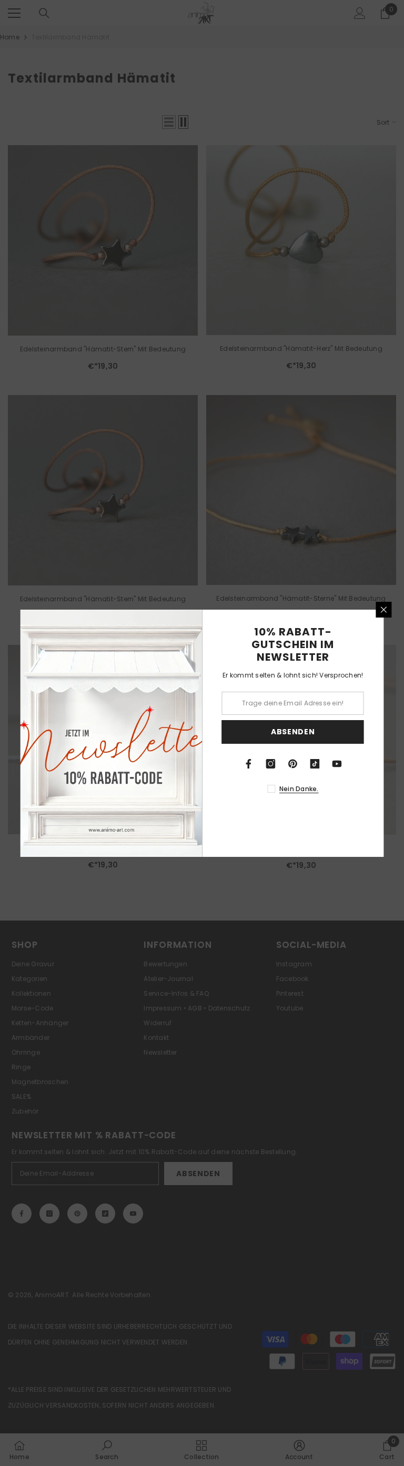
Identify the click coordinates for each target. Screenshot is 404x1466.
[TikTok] (315, 764)
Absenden (293, 731)
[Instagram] (271, 764)
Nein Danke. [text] (299, 788)
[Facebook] (249, 764)
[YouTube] (337, 764)
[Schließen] (384, 610)
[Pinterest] (293, 764)
